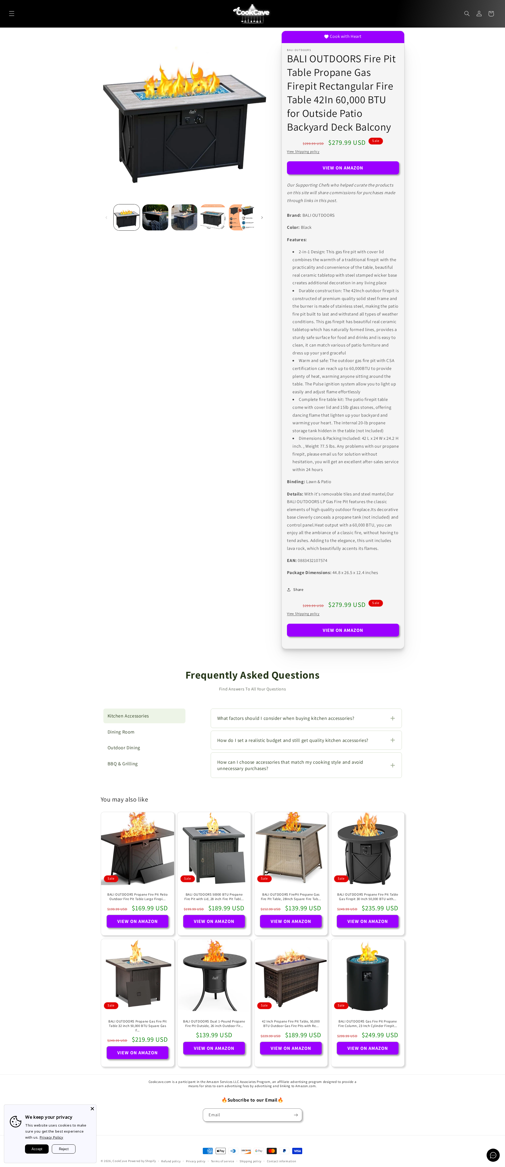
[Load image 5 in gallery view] (242, 217)
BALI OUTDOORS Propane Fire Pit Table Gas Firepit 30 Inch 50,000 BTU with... (367, 896)
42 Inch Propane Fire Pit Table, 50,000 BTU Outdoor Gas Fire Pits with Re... (291, 1023)
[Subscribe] (296, 1114)
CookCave (120, 1161)
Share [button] (298, 589)
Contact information (281, 1161)
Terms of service (222, 1161)
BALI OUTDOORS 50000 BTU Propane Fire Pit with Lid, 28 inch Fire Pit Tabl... (214, 896)
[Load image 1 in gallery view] (127, 217)
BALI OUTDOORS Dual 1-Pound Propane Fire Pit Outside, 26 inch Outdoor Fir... (214, 1023)
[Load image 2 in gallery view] (155, 217)
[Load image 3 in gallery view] (184, 217)
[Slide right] (262, 217)
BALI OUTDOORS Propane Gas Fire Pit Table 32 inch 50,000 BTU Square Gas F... (137, 1025)
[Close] (92, 1108)
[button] (12, 14)
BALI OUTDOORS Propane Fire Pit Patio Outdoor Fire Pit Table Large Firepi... (137, 896)
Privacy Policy (51, 1137)
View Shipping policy (303, 151)
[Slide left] (106, 217)
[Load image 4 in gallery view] (213, 217)
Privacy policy (195, 1161)
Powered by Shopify (142, 1161)
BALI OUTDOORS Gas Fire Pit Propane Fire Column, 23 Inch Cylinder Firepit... (367, 1023)
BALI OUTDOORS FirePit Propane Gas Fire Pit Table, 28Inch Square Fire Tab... (291, 896)
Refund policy (171, 1161)
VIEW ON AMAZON (343, 168)
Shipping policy (250, 1161)
